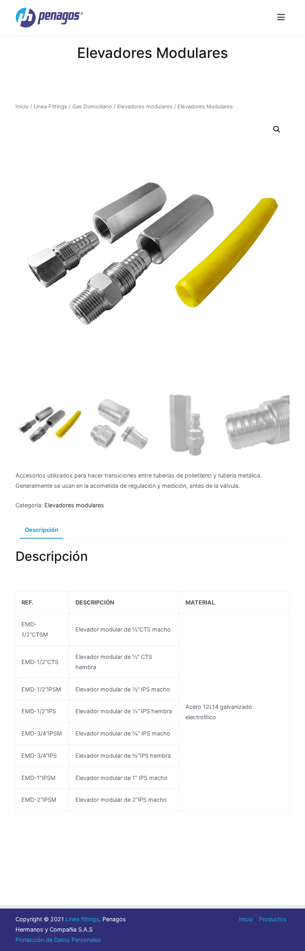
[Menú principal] (281, 17)
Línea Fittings (50, 106)
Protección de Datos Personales (58, 939)
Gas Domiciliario (92, 106)
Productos (273, 919)
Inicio (22, 106)
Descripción (41, 529)
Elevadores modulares (144, 106)
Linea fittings (82, 919)
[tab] (41, 530)
